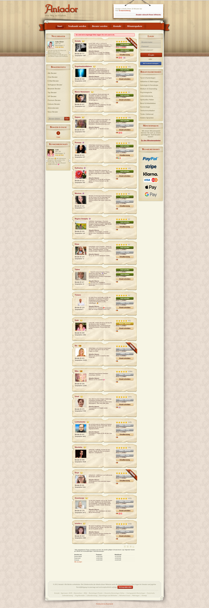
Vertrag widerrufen (125, 587)
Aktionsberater (53, 108)
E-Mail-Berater (53, 81)
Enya (77, 473)
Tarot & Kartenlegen (147, 78)
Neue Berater (53, 112)
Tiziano (57, 150)
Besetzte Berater (54, 89)
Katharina (79, 168)
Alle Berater (52, 73)
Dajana (78, 117)
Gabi (58, 137)
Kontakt (117, 26)
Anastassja (79, 498)
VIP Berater (52, 96)
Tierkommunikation (147, 110)
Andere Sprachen (147, 118)
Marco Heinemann (82, 92)
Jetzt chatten (124, 50)
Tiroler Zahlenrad (146, 114)
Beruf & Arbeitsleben (148, 103)
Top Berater (52, 92)
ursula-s (78, 523)
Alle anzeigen (78, 562)
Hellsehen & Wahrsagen (149, 81)
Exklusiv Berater (54, 104)
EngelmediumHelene (83, 66)
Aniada (78, 41)
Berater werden (99, 26)
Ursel (77, 396)
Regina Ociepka (81, 219)
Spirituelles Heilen (147, 100)
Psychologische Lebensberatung (146, 94)
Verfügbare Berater (55, 85)
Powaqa (78, 143)
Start (59, 26)
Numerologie (145, 107)
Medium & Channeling (148, 89)
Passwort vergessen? (146, 50)
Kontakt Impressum (61, 593)
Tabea (77, 269)
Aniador (69, 8)
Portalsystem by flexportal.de (104, 604)
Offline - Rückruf (124, 349)
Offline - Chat (124, 74)
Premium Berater (54, 100)
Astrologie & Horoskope (149, 85)
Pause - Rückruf (124, 324)
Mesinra (78, 193)
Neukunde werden (77, 26)
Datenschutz (78, 593)
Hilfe (85, 593)
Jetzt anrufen (124, 44)
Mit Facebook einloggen (150, 63)
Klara (57, 42)
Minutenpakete (134, 26)
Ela (76, 346)
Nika (76, 371)
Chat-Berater (53, 77)
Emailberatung (125, 55)
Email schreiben (124, 79)
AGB (70, 593)
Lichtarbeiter (80, 422)
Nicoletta (78, 447)
